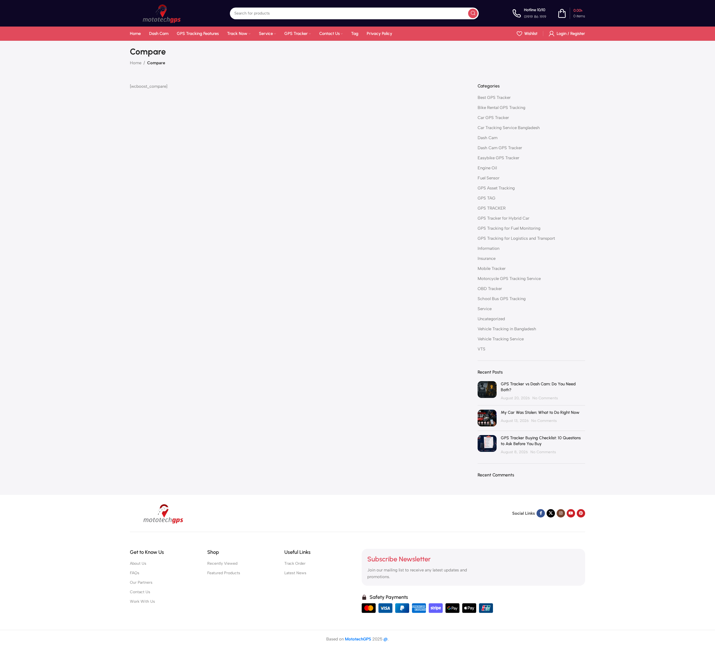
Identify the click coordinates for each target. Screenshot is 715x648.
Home (135, 62)
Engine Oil (487, 167)
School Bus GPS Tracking (502, 298)
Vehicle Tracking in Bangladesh (507, 328)
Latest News (295, 573)
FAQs (134, 573)
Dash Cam (487, 137)
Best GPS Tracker (494, 97)
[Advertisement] (297, 134)
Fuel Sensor (488, 178)
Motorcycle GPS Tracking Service (509, 278)
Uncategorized (491, 318)
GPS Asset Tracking (496, 188)
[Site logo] (163, 12)
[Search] (473, 13)
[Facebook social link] (541, 513)
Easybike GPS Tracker (498, 157)
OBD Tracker (490, 288)
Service (485, 308)
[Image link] (165, 513)
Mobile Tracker (492, 268)
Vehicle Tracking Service (501, 338)
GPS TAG (486, 198)
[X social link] (551, 513)
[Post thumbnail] (487, 391)
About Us (138, 563)
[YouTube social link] (571, 513)
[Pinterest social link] (581, 513)
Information (488, 248)
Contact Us (140, 592)
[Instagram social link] (561, 513)
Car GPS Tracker (493, 117)
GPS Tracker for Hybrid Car (503, 218)
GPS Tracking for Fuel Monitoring (509, 228)
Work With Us (142, 601)
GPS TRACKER (492, 208)
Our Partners (141, 582)
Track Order (295, 563)
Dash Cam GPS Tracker (500, 147)
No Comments (545, 398)
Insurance (486, 258)
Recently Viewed (222, 563)
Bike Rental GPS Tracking (501, 107)
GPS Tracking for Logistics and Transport (516, 238)
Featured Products (223, 573)
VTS (481, 349)
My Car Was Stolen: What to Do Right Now (540, 412)
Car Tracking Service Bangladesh (509, 127)
